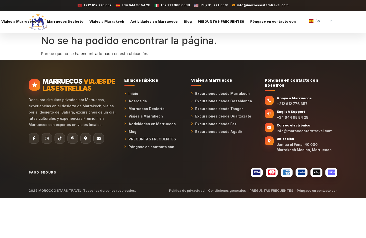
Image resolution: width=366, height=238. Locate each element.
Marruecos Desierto (65, 21)
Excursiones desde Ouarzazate (223, 116)
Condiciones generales (227, 190)
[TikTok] (60, 138)
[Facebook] (34, 138)
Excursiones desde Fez (216, 124)
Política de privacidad (187, 190)
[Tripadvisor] (85, 138)
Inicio (133, 93)
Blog (188, 21)
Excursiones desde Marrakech (222, 93)
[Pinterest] (72, 138)
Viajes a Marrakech (106, 21)
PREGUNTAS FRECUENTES (221, 21)
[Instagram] (47, 138)
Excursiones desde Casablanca (223, 101)
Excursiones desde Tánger (219, 109)
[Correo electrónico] (98, 138)
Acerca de (137, 101)
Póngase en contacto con (273, 21)
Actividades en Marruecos (154, 21)
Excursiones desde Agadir (218, 131)
